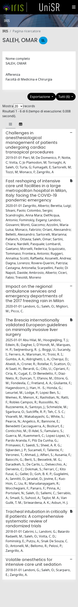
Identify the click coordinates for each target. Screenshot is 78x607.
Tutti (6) (64, 96)
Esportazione (40, 96)
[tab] (11, 124)
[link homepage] (14, 7)
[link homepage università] (49, 7)
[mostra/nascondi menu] (74, 7)
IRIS (5, 31)
